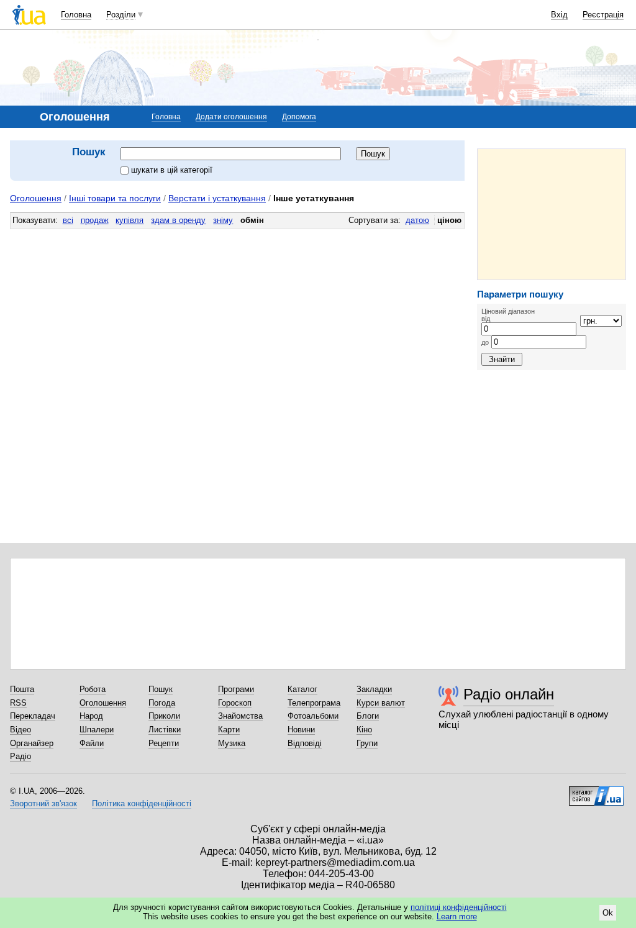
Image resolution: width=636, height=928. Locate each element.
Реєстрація (603, 14)
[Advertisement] (551, 214)
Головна (76, 14)
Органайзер (31, 743)
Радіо (20, 756)
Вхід (559, 14)
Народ (91, 716)
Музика (231, 743)
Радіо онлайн (508, 694)
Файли (92, 743)
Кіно (364, 729)
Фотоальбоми (313, 716)
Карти (229, 729)
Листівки (164, 729)
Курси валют (381, 702)
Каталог (302, 689)
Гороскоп (235, 702)
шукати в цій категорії (171, 170)
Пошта (22, 689)
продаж (95, 220)
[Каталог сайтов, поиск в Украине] (596, 791)
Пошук (160, 689)
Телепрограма (314, 702)
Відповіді (305, 743)
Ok (607, 912)
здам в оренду (178, 220)
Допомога (299, 116)
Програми (236, 689)
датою (417, 220)
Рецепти (163, 743)
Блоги (368, 716)
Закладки (374, 689)
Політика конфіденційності (141, 803)
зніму (223, 220)
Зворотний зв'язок (43, 803)
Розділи (120, 14)
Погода (161, 702)
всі (68, 220)
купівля (129, 220)
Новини (301, 729)
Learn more (457, 916)
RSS (18, 702)
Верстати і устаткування (217, 198)
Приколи (164, 716)
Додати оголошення (231, 116)
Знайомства (240, 716)
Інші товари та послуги (115, 198)
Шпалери (97, 729)
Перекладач (32, 716)
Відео (20, 729)
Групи (367, 743)
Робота (93, 689)
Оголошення (35, 198)
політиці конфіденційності (459, 907)
